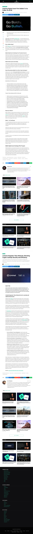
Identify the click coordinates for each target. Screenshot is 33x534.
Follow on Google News (7, 505)
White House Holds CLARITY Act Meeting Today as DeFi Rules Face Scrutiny (8, 214)
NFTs (4, 481)
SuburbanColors (6, 492)
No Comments (21, 12)
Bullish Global (19, 157)
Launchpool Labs (6, 493)
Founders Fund (11, 158)
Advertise (5, 512)
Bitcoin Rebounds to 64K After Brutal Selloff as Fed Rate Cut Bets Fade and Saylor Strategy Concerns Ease (23, 215)
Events (5, 501)
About (5, 514)
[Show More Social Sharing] (21, 14)
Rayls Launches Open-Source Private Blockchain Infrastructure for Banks (23, 235)
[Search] (29, 1)
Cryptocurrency (5, 6)
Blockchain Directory (6, 506)
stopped (23, 115)
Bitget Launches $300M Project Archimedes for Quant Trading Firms (9, 430)
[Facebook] (3, 37)
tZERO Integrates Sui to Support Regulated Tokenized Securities (8, 235)
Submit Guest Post (6, 520)
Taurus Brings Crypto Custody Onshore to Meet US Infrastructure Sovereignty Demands (23, 187)
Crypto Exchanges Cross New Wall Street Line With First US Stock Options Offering (23, 200)
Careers (5, 517)
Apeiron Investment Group (10, 157)
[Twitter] (3, 35)
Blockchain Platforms (7, 473)
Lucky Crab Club (6, 494)
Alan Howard (4, 157)
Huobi (4, 488)
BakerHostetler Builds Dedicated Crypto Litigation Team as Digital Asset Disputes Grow (8, 187)
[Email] (3, 47)
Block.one (15, 157)
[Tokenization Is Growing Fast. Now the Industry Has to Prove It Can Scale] (24, 410)
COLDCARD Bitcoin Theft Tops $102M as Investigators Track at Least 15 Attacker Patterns (8, 201)
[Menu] (3, 1)
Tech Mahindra (6, 487)
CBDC (4, 480)
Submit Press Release (7, 519)
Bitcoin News (5, 475)
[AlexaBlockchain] (16, 1)
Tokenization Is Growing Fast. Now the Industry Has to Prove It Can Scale (23, 416)
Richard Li (26, 158)
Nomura (23, 158)
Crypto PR (5, 511)
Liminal (11, 298)
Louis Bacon (19, 158)
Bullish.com (9, 46)
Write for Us (5, 518)
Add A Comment (16, 435)
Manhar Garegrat (24, 319)
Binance (5, 486)
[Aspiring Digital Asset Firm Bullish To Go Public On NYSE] (16, 24)
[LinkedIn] (3, 39)
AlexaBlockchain (16, 38)
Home (7, 3)
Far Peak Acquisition (5, 158)
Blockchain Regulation (7, 474)
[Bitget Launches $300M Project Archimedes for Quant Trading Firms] (9, 424)
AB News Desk (7, 12)
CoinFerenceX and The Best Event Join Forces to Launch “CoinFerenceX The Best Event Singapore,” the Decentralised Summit (23, 248)
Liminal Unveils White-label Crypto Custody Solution (16, 370)
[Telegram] (3, 45)
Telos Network (9, 310)
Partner (5, 513)
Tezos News (5, 479)
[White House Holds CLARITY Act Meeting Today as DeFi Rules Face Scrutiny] (9, 209)
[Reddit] (3, 43)
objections (6, 114)
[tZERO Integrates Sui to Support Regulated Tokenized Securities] (9, 230)
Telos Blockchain (5, 374)
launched (21, 63)
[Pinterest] (3, 41)
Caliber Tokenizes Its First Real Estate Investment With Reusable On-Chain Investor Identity (9, 247)
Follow (5, 504)
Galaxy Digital (15, 158)
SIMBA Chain (5, 495)
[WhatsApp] (3, 49)
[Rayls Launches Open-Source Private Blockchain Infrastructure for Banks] (24, 230)
